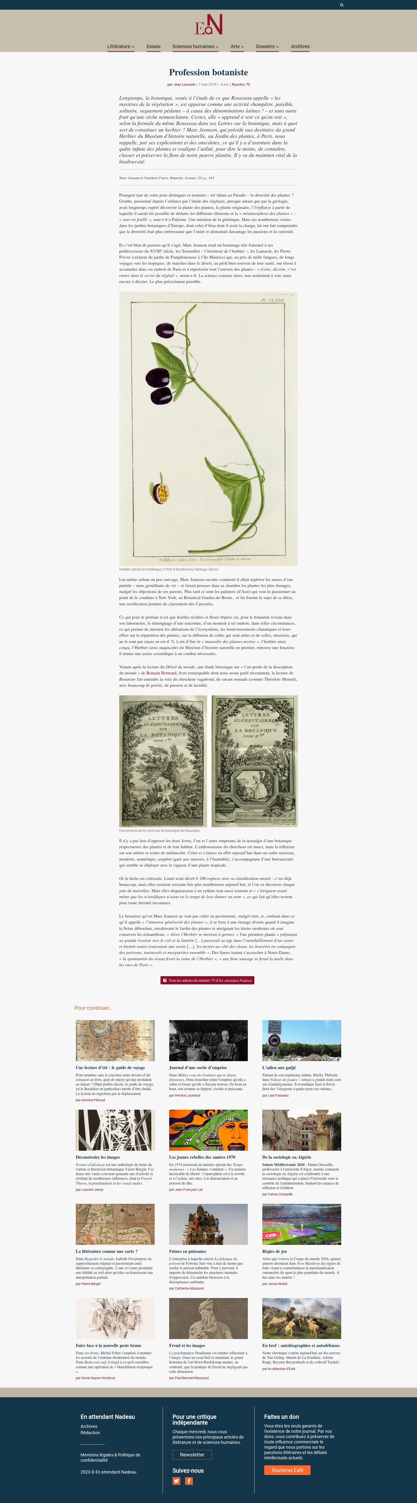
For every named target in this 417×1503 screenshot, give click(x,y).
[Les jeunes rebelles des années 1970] (208, 1129)
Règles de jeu (274, 1251)
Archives (300, 46)
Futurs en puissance (187, 1251)
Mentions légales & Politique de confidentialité (110, 1457)
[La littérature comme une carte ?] (115, 1224)
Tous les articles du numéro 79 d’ (210, 980)
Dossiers (265, 46)
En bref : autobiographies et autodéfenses (301, 1345)
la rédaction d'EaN (281, 1369)
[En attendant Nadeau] (208, 24)
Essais (153, 46)
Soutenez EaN (287, 1470)
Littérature (118, 46)
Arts (235, 46)
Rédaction (90, 1432)
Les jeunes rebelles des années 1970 (202, 1157)
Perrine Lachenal (187, 1095)
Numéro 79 (241, 84)
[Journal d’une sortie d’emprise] (208, 1040)
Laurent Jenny (92, 1190)
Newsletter (192, 1455)
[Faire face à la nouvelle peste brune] (115, 1318)
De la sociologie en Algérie (286, 1157)
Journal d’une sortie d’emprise (198, 1067)
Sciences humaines (193, 46)
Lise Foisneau (278, 1095)
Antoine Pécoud (93, 1100)
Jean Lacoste (184, 84)
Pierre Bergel (91, 1284)
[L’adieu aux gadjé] (301, 1040)
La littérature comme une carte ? (107, 1251)
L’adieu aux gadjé (279, 1067)
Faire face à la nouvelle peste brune (108, 1345)
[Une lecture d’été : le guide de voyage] (115, 1040)
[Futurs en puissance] (208, 1224)
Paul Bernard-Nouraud (192, 1378)
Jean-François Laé (189, 1190)
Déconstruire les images (98, 1157)
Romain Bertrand (161, 673)
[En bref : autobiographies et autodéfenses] (301, 1318)
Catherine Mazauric (189, 1288)
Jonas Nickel (277, 1284)
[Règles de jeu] (301, 1224)
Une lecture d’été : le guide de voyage (110, 1067)
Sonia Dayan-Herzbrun (98, 1378)
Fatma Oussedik (280, 1194)
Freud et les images (187, 1345)
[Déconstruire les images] (115, 1129)
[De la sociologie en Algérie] (301, 1129)
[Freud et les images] (208, 1318)
